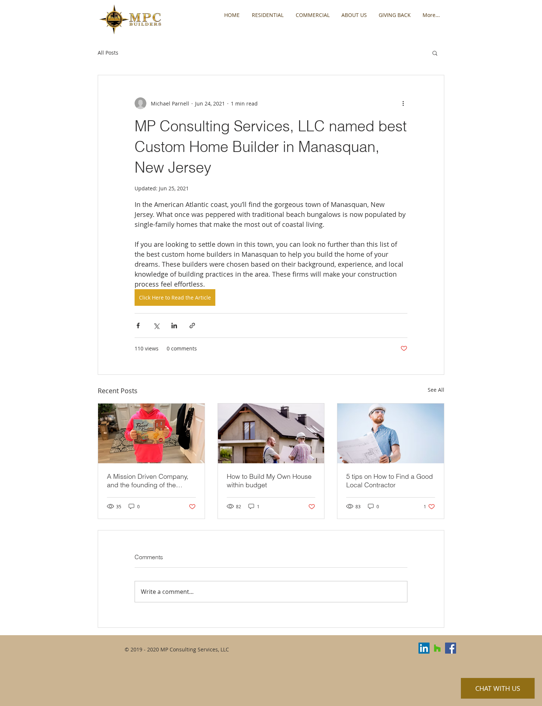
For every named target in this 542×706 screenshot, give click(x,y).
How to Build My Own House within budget (269, 480)
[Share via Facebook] (138, 325)
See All (436, 389)
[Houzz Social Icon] (437, 648)
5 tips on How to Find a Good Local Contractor (389, 480)
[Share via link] (192, 325)
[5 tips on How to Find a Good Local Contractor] (390, 433)
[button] (434, 53)
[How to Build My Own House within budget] (271, 433)
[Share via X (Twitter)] (156, 325)
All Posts (108, 52)
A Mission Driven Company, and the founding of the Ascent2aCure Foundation (147, 480)
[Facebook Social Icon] (450, 648)
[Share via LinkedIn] (174, 325)
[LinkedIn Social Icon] (424, 648)
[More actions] (403, 103)
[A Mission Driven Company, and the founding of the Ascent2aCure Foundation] (151, 433)
